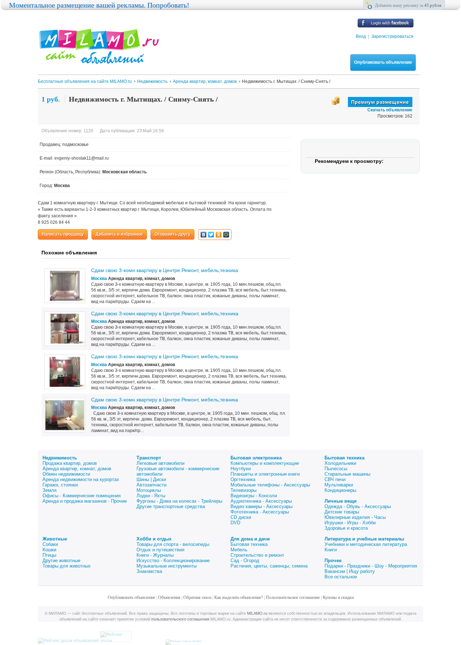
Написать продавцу (63, 234)
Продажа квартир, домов (69, 463)
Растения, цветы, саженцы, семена (269, 566)
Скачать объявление (389, 109)
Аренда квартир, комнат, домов (76, 468)
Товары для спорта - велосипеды (172, 544)
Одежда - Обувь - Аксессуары (358, 506)
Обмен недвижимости (66, 474)
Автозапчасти (151, 485)
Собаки (50, 544)
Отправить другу (173, 234)
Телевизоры (243, 490)
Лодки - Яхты (150, 495)
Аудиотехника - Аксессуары (261, 501)
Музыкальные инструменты (166, 566)
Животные (54, 539)
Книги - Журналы (155, 555)
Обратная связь (197, 597)
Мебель (238, 549)
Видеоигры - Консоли (253, 495)
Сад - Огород (244, 560)
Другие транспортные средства (170, 506)
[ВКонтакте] (203, 234)
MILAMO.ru (257, 613)
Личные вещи (341, 501)
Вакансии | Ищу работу (350, 571)
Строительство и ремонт (257, 555)
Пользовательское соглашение (293, 597)
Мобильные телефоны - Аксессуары (270, 485)
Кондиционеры (340, 490)
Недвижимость (59, 458)
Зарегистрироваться (392, 36)
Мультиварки (339, 485)
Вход (361, 36)
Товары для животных (66, 566)
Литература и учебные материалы (364, 539)
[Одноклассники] (219, 234)
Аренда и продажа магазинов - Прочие (84, 501)
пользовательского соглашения (180, 619)
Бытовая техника (344, 458)
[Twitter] (211, 234)
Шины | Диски (151, 479)
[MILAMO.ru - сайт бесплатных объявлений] (98, 59)
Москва (99, 278)
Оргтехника (242, 479)
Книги (331, 549)
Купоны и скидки (338, 597)
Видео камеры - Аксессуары (261, 506)
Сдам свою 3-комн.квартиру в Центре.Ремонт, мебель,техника (164, 313)
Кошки (49, 549)
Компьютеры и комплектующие (264, 463)
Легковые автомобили (160, 463)
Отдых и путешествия (160, 549)
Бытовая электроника (256, 458)
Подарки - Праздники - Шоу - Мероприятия (371, 566)
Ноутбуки (240, 468)
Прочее (333, 560)
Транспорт (148, 458)
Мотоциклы (148, 490)
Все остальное (341, 576)
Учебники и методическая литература (366, 544)
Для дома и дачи (250, 539)
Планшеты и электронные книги (265, 474)
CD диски (240, 517)
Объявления (169, 597)
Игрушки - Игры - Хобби (350, 522)
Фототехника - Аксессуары (259, 512)
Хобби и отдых (153, 539)
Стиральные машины (347, 474)
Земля (49, 490)
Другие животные (61, 560)
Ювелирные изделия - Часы (355, 517)
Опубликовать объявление (383, 62)
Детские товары (342, 512)
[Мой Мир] (226, 234)
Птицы (49, 555)
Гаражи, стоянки (60, 485)
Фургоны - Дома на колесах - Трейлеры (179, 501)
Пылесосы (336, 468)
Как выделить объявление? (238, 597)
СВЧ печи (335, 479)
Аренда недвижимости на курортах (80, 479)
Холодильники (340, 463)
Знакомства (149, 571)
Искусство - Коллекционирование (173, 560)
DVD (235, 522)
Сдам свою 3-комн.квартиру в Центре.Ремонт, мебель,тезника (164, 270)
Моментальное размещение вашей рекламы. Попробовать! (99, 5)
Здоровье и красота (346, 528)
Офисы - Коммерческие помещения (81, 495)
